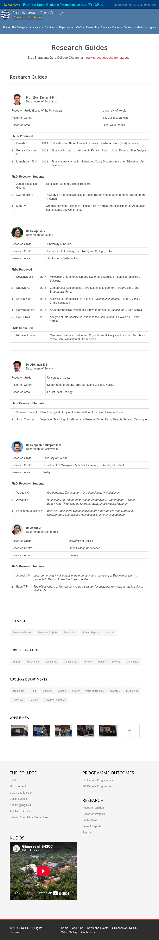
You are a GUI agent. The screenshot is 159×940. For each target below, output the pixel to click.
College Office (18, 799)
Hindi (33, 690)
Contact (128, 27)
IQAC (78, 27)
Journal (110, 632)
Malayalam (33, 661)
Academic (35, 27)
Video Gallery (69, 932)
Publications (70, 632)
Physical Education (55, 699)
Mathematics (70, 661)
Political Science (95, 690)
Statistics (115, 690)
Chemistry (18, 699)
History (76, 690)
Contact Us (88, 932)
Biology (116, 661)
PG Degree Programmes (97, 786)
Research (91, 27)
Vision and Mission (21, 792)
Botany (102, 661)
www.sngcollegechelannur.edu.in (108, 57)
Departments (66, 27)
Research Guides (22, 632)
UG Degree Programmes (97, 780)
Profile (13, 780)
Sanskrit (47, 690)
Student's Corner (110, 27)
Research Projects (47, 632)
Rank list (93, 4)
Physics (88, 661)
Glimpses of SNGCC (124, 928)
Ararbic (62, 690)
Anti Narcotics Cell (21, 811)
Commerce (132, 661)
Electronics (132, 690)
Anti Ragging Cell (20, 805)
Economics (51, 661)
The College (19, 27)
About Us (77, 928)
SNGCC (24, 928)
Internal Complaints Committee (29, 817)
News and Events (97, 928)
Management (18, 786)
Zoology (34, 699)
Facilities (50, 27)
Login (151, 27)
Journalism (18, 690)
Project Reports (91, 632)
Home (6, 27)
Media (140, 27)
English (17, 661)
